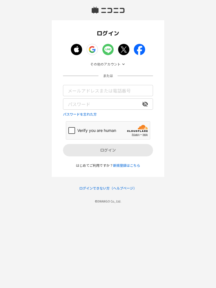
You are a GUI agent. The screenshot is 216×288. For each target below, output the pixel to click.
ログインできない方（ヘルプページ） (108, 188)
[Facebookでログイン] (139, 49)
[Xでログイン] (123, 49)
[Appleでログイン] (76, 49)
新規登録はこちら (126, 165)
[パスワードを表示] (145, 104)
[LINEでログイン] (108, 49)
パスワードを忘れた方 (80, 114)
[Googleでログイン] (92, 49)
